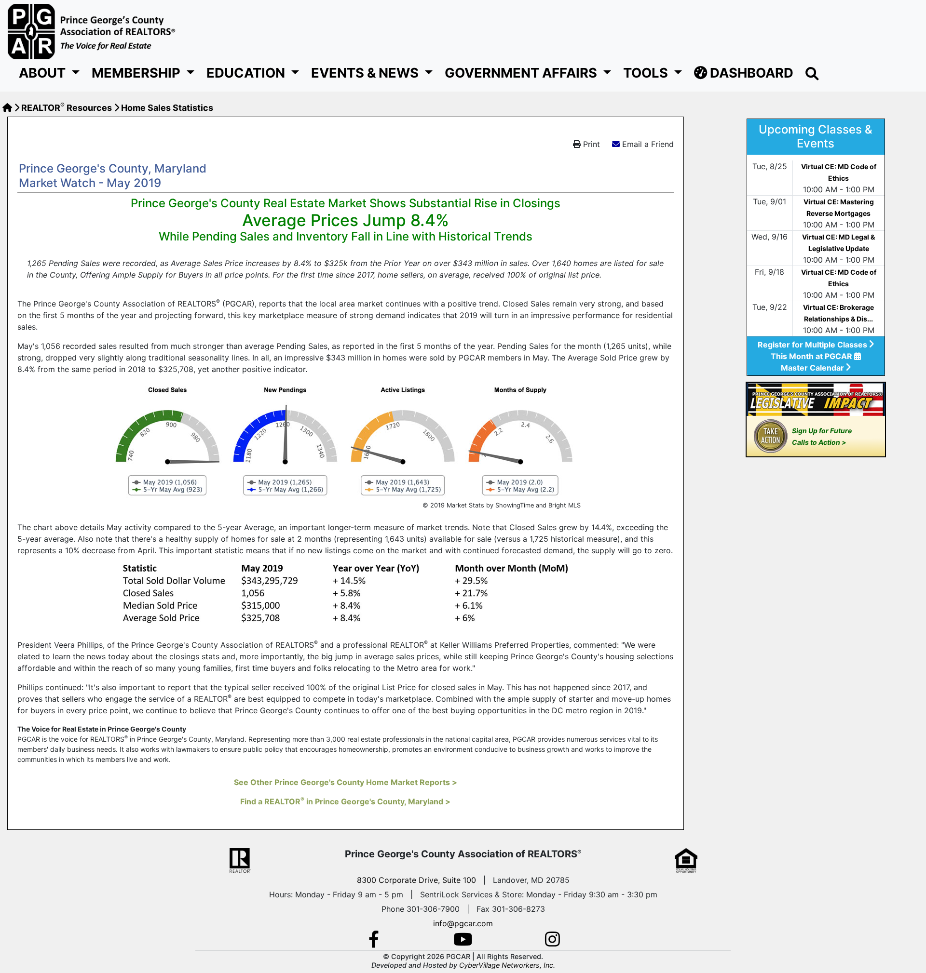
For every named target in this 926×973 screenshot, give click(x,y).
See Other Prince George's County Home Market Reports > (345, 782)
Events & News (366, 73)
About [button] (43, 73)
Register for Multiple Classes (813, 344)
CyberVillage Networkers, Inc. (507, 965)
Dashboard (750, 73)
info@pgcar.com (463, 923)
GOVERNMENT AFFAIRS (522, 73)
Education (247, 73)
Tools (647, 73)
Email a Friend (648, 144)
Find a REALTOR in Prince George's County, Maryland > (345, 801)
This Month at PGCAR (812, 356)
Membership (137, 73)
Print (590, 144)
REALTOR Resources (66, 108)
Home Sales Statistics (167, 108)
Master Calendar (813, 368)
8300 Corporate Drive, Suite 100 (416, 880)
